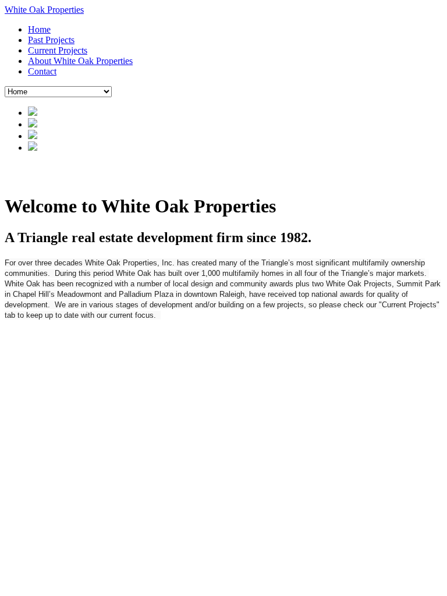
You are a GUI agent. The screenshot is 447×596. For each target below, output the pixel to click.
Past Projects (51, 40)
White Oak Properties (44, 10)
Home (39, 29)
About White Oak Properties (80, 61)
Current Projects (57, 50)
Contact (42, 71)
